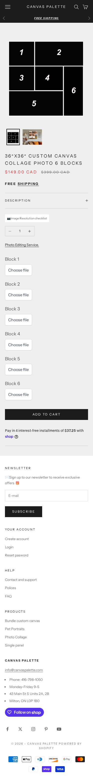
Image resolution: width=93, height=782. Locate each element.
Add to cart (46, 414)
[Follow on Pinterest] (46, 729)
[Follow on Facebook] (7, 729)
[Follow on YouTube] (59, 729)
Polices (10, 588)
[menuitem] (13, 137)
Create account (17, 539)
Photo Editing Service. (22, 245)
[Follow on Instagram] (33, 729)
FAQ (8, 596)
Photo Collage (16, 637)
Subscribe (23, 511)
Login (9, 547)
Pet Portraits (15, 629)
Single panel (14, 645)
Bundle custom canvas (22, 621)
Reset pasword (16, 555)
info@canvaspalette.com (24, 670)
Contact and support (21, 579)
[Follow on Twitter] (20, 729)
